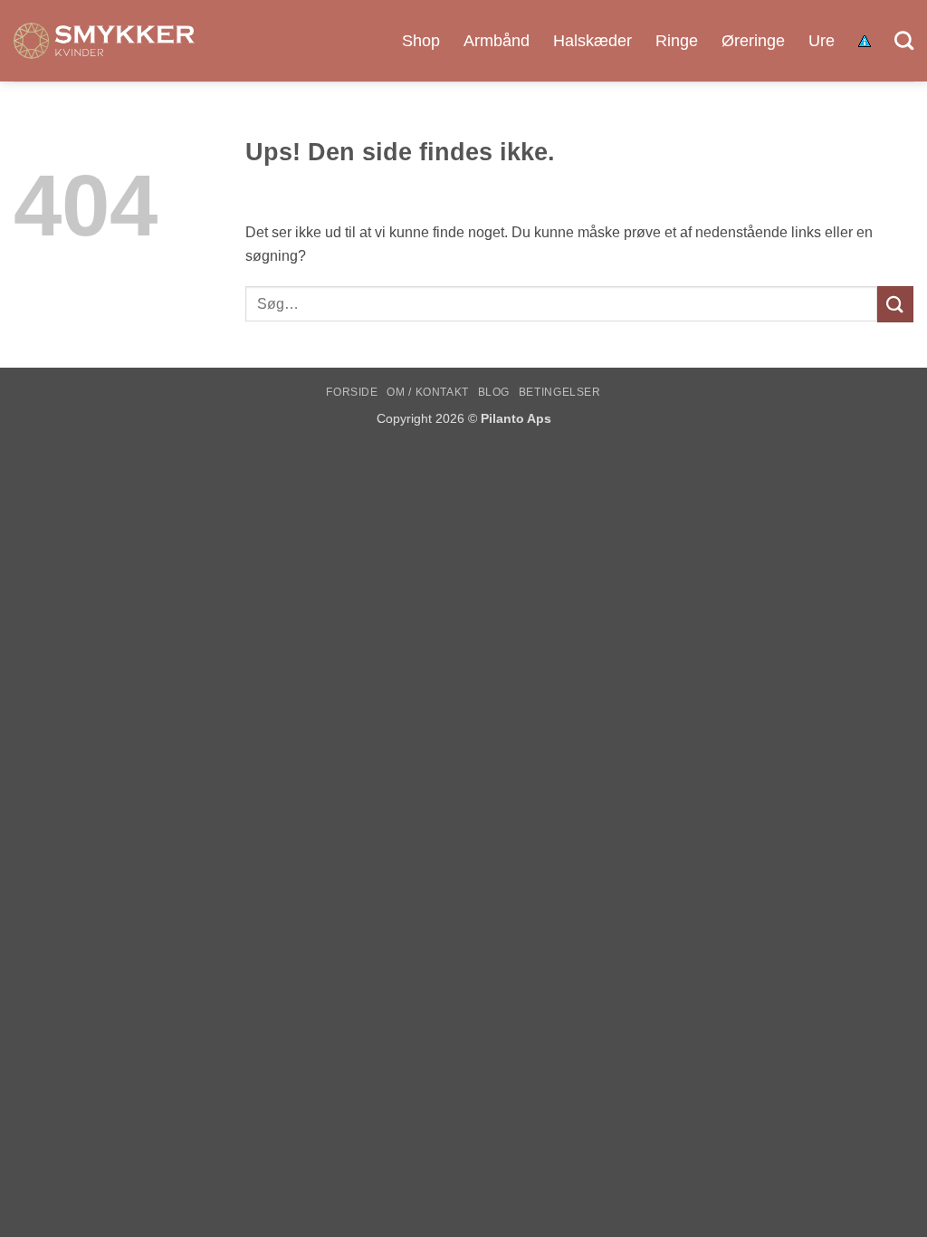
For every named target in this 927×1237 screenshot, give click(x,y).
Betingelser (560, 392)
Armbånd (497, 41)
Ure (821, 41)
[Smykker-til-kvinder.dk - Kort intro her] (104, 41)
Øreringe (753, 41)
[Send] (895, 303)
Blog (494, 392)
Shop (421, 41)
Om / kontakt (427, 392)
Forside (351, 392)
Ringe (676, 41)
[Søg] (903, 40)
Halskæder (592, 41)
